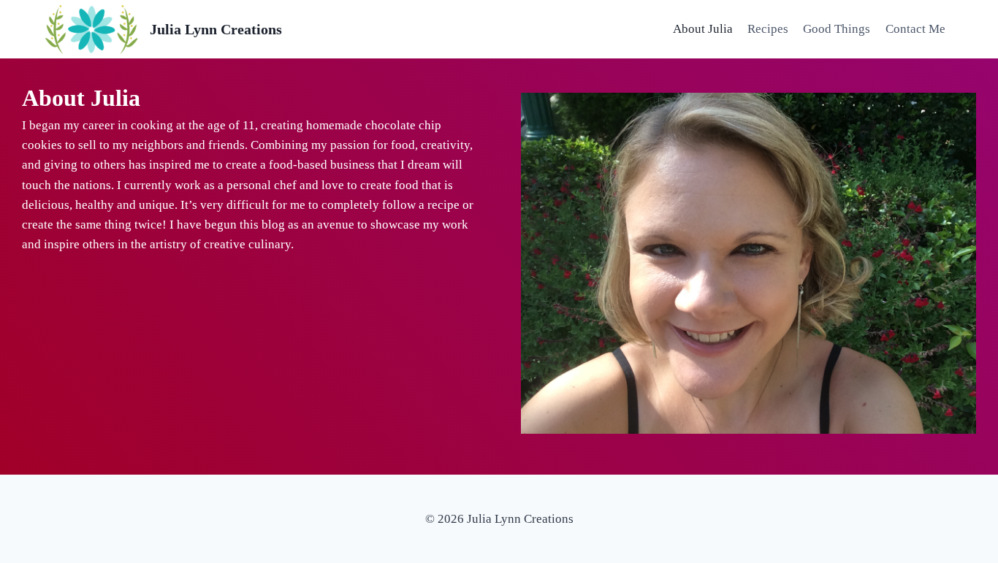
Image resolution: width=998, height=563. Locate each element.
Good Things (836, 29)
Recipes (767, 29)
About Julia (703, 29)
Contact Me (915, 29)
